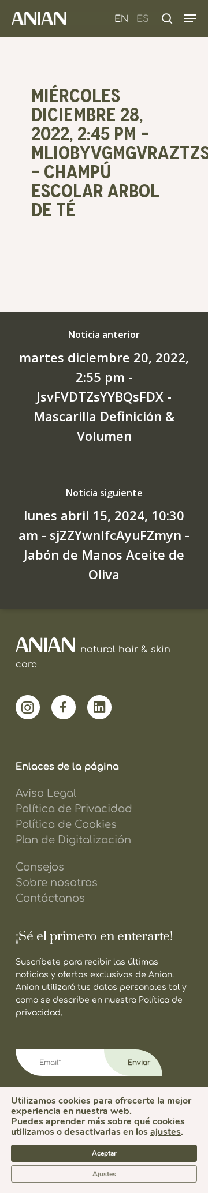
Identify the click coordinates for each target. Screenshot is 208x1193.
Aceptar (104, 1153)
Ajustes (104, 1174)
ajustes (165, 1132)
